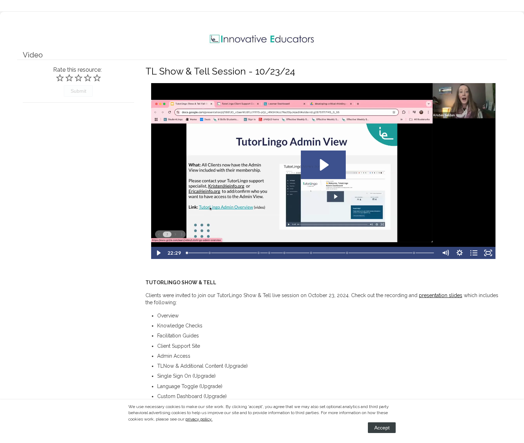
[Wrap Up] (414, 253)
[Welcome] (187, 253)
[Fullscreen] (488, 253)
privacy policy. (198, 419)
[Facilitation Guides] (269, 253)
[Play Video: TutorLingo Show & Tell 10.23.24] (323, 165)
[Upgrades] (347, 253)
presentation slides (440, 295)
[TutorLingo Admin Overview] (311, 253)
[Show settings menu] (459, 253)
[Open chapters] (474, 253)
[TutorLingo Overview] (209, 253)
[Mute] (445, 253)
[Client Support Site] (285, 253)
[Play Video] (158, 253)
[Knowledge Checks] (259, 253)
